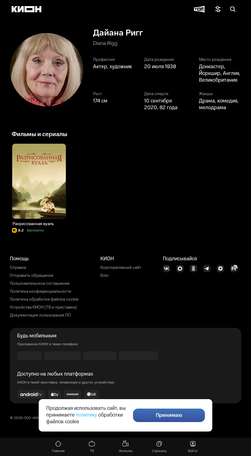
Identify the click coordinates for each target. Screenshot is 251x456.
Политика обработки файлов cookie (44, 299)
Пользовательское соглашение (39, 283)
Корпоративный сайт (120, 267)
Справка (18, 267)
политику (86, 415)
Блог (104, 275)
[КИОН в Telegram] (208, 268)
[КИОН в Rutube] (235, 268)
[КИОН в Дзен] (222, 268)
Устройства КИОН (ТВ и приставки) (43, 307)
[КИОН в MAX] (181, 268)
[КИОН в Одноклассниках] (195, 268)
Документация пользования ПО (40, 315)
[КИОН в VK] (168, 268)
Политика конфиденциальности (40, 291)
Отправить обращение (31, 275)
